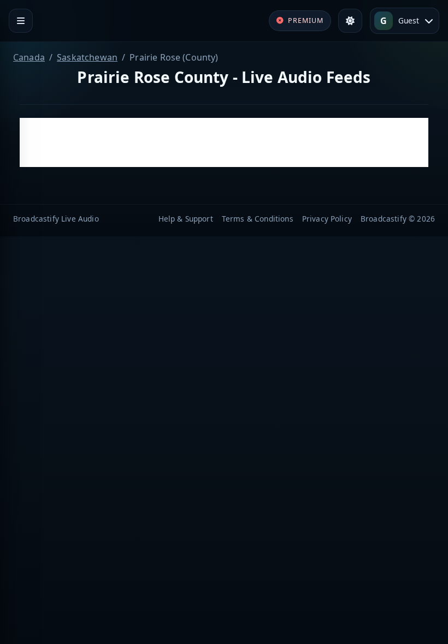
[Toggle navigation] (21, 21)
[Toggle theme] (350, 21)
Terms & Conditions (257, 218)
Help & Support (185, 218)
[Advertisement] (224, 142)
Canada (29, 57)
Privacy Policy (327, 218)
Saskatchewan (87, 57)
